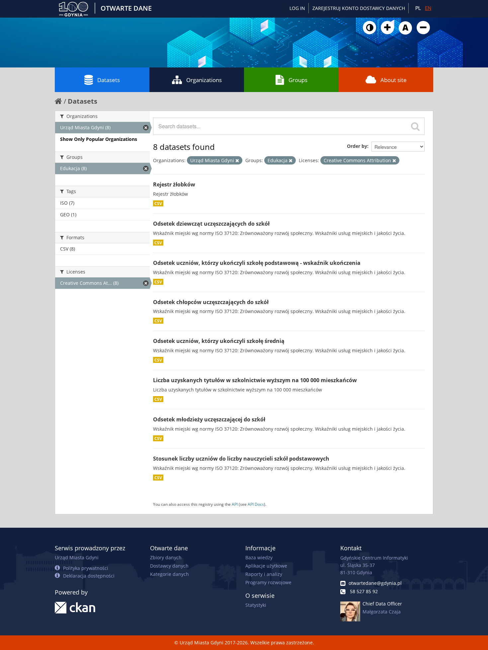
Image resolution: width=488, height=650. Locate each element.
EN (428, 8)
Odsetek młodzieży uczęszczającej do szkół (209, 419)
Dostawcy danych (169, 566)
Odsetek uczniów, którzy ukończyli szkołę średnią (219, 341)
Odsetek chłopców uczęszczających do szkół (211, 302)
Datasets (108, 80)
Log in (297, 8)
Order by (357, 146)
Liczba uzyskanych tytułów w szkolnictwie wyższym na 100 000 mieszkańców (255, 380)
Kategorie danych (169, 574)
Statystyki (255, 605)
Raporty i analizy (263, 574)
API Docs (256, 504)
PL (418, 8)
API (235, 504)
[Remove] (237, 160)
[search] (415, 126)
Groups (297, 80)
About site (393, 80)
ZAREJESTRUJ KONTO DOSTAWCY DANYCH (358, 8)
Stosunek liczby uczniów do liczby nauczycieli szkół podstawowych (241, 458)
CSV (158, 203)
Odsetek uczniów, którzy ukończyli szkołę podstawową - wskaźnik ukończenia (257, 263)
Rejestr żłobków (174, 184)
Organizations (204, 80)
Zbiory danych (166, 557)
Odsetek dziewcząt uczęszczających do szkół (211, 223)
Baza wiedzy (259, 557)
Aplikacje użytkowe (266, 566)
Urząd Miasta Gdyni (77, 557)
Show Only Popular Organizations (98, 139)
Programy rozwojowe (268, 582)
